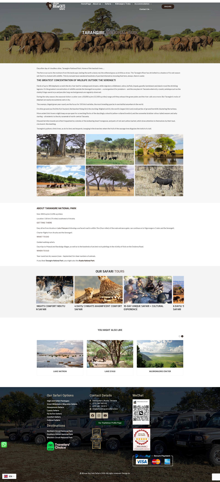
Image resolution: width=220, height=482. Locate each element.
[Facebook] (92, 415)
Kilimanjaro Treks (123, 4)
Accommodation (142, 4)
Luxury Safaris (53, 410)
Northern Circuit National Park (60, 431)
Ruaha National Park (86, 260)
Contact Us (144, 9)
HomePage (86, 4)
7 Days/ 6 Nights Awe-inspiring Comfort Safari (104, 308)
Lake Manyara (62, 228)
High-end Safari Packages (58, 401)
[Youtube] (105, 415)
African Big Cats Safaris (141, 434)
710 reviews (141, 441)
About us (97, 4)
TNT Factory (135, 473)
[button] (98, 4)
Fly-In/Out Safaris (54, 414)
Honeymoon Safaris (55, 407)
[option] (60, 293)
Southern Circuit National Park (60, 434)
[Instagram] (99, 415)
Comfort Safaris (54, 417)
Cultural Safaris (53, 420)
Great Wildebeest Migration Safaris (62, 404)
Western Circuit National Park (59, 437)
